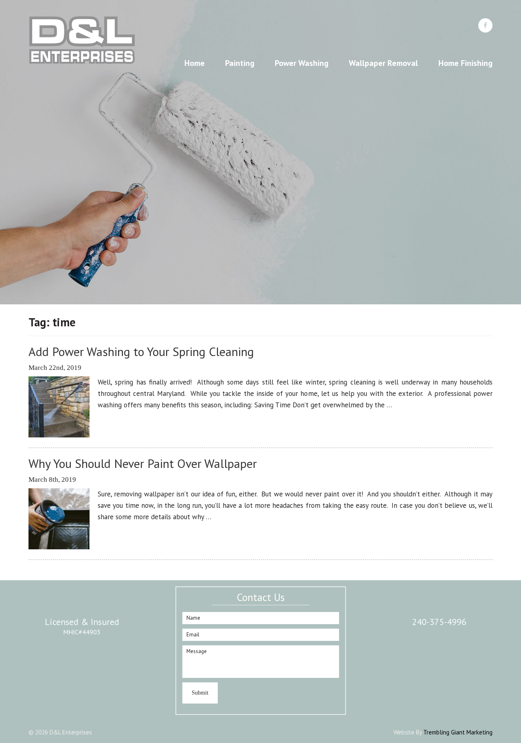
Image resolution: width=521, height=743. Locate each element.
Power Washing (301, 63)
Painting (239, 63)
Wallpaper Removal (383, 63)
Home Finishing (465, 63)
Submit (200, 693)
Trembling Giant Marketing (458, 732)
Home (194, 63)
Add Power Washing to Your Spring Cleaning (141, 351)
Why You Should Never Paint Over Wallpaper (142, 463)
